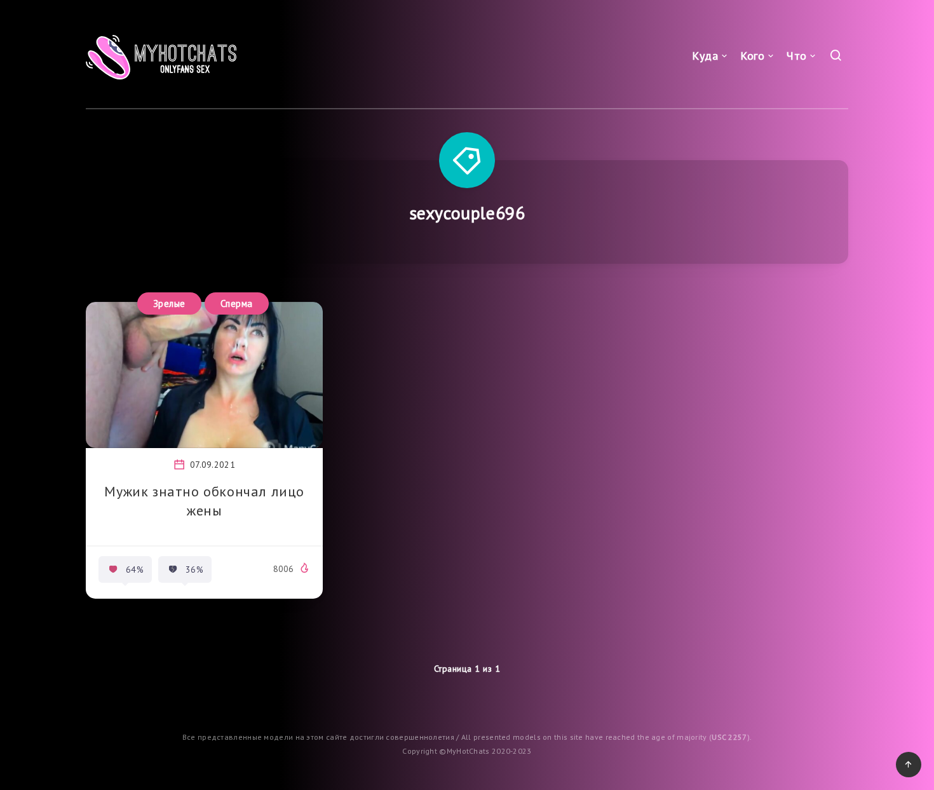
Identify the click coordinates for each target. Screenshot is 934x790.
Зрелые (169, 303)
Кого (752, 55)
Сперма (236, 303)
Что (797, 55)
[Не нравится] (172, 569)
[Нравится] (113, 569)
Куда (705, 55)
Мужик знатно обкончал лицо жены (204, 500)
